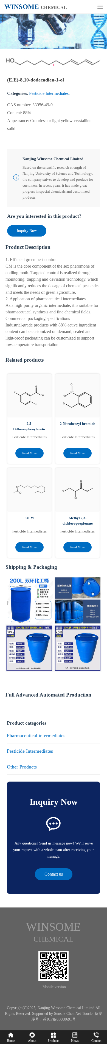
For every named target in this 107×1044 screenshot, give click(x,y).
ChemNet (73, 1014)
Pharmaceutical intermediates (36, 735)
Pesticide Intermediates (49, 93)
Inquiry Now (27, 230)
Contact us (53, 874)
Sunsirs (59, 1014)
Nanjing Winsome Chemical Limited (66, 1008)
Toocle (87, 1014)
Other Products (22, 767)
